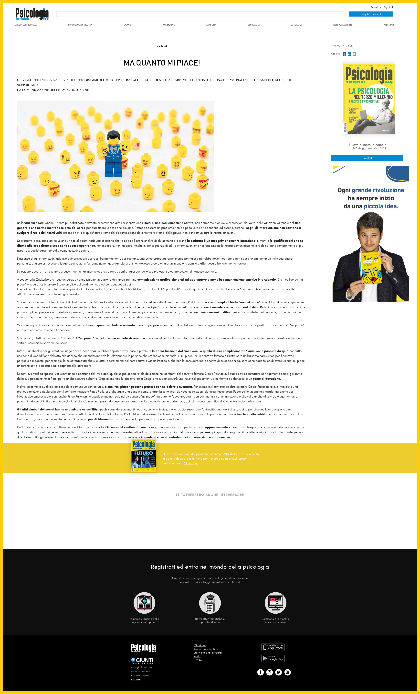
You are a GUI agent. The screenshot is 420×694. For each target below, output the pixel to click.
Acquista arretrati (371, 14)
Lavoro (128, 25)
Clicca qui (191, 463)
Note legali (136, 679)
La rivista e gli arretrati (208, 652)
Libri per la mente (342, 25)
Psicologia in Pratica (80, 25)
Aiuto (197, 656)
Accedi (374, 7)
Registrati (388, 7)
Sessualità (254, 25)
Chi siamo (200, 645)
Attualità (296, 25)
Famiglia (211, 25)
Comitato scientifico (207, 649)
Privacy (198, 660)
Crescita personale (26, 25)
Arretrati (389, 25)
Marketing (169, 25)
